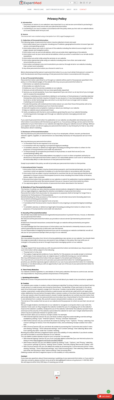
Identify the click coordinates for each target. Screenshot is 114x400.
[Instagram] (84, 3)
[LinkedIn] (81, 3)
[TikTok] (90, 3)
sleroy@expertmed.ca (63, 360)
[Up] (108, 391)
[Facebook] (87, 3)
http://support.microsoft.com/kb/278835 (47, 340)
